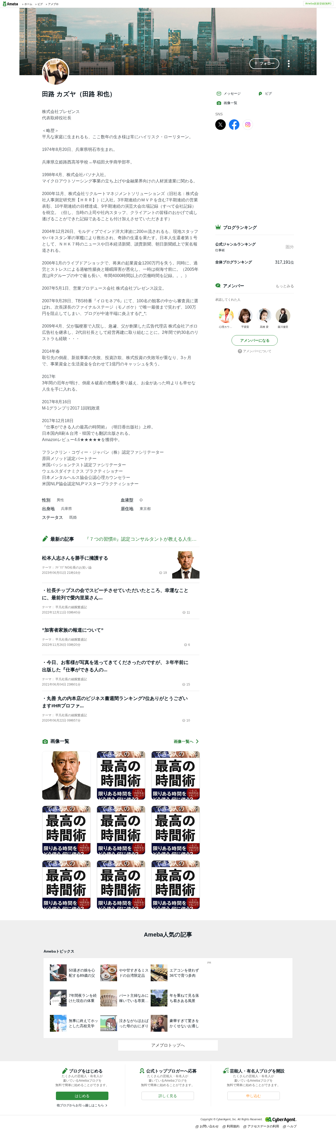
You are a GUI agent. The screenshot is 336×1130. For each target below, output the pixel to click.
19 (165, 573)
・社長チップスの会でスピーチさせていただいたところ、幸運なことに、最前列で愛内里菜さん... (115, 594)
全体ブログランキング (233, 262)
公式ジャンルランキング (235, 244)
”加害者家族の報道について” (72, 630)
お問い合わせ (209, 1126)
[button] (264, 63)
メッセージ (232, 93)
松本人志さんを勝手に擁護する (75, 558)
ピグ (268, 93)
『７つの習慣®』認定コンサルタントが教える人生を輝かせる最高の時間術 (164, 539)
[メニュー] (289, 64)
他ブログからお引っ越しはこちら (80, 1105)
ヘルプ (292, 1126)
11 (188, 612)
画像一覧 (230, 103)
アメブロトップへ (168, 1045)
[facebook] (234, 124)
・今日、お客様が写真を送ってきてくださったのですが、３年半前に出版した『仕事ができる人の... (115, 666)
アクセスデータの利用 (263, 1126)
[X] (220, 124)
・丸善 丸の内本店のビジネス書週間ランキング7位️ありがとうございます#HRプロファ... (115, 702)
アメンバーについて (257, 351)
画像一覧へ (183, 741)
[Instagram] (248, 124)
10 (188, 720)
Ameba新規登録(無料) (318, 3)
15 (188, 684)
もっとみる (285, 286)
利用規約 (233, 1126)
